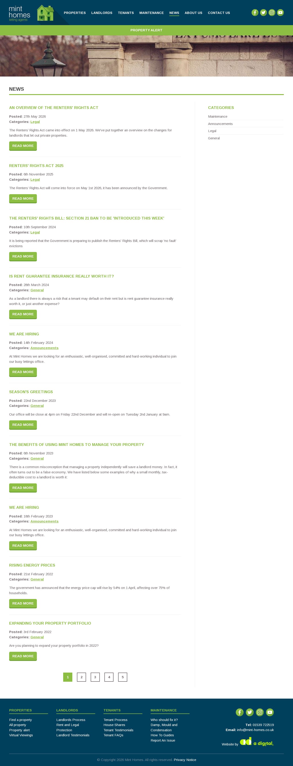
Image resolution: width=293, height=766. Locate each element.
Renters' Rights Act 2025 (36, 166)
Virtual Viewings (21, 735)
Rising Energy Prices (32, 565)
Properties (20, 710)
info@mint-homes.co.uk (255, 730)
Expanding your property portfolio (50, 623)
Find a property (20, 720)
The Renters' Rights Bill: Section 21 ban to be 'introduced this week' (86, 218)
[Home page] (39, 12)
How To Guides (162, 735)
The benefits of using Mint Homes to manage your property (76, 445)
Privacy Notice (185, 760)
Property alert (19, 730)
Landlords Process (70, 720)
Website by (230, 744)
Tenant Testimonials (118, 730)
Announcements (44, 348)
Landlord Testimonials (73, 735)
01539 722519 (263, 725)
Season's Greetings (31, 392)
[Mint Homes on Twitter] (263, 15)
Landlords (67, 710)
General (37, 290)
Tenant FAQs (113, 735)
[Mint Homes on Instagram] (272, 15)
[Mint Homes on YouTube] (280, 15)
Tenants (112, 710)
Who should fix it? (164, 720)
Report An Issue (163, 740)
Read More (23, 146)
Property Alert (146, 30)
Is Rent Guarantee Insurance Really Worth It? (61, 276)
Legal (35, 122)
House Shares (114, 725)
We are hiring (24, 334)
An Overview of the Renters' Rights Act (53, 108)
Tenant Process (115, 720)
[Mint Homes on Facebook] (255, 15)
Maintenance (217, 116)
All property (17, 725)
